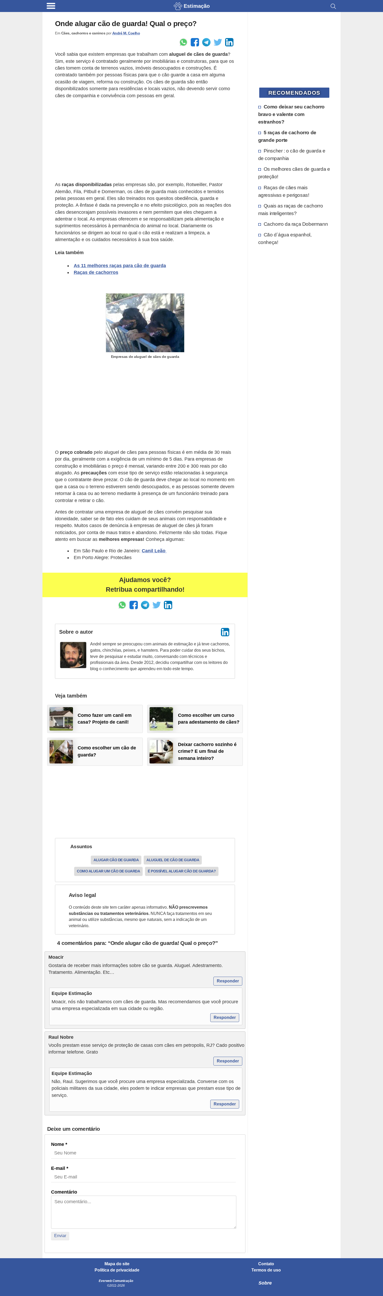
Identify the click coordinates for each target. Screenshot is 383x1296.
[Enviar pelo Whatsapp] (183, 42)
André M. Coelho (126, 33)
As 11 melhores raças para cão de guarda (120, 265)
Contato (266, 1264)
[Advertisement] (145, 140)
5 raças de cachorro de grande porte (287, 136)
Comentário (64, 1192)
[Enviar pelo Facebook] (195, 42)
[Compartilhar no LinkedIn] (229, 42)
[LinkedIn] (225, 632)
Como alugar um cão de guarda (108, 871)
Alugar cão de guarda (116, 860)
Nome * (59, 1144)
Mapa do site (116, 1264)
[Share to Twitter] (218, 42)
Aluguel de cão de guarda (172, 860)
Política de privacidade (117, 1270)
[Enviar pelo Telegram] (206, 42)
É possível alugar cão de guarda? (182, 871)
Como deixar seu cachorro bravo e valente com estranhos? (291, 114)
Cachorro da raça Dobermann (296, 224)
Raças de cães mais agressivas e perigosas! (283, 191)
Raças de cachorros (96, 272)
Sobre (265, 1283)
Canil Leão (154, 550)
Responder (228, 981)
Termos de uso (266, 1270)
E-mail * (59, 1168)
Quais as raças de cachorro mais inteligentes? (290, 209)
